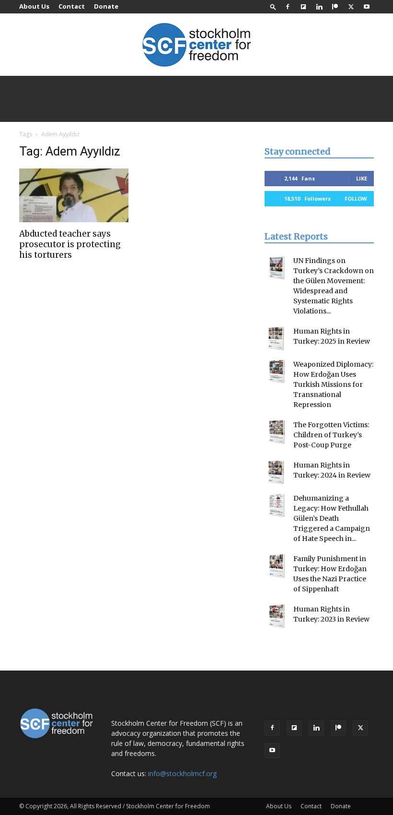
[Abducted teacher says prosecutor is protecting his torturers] (73, 195)
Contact (71, 6)
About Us (34, 6)
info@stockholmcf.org (182, 773)
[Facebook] (287, 6)
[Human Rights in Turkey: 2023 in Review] (277, 616)
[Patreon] (335, 6)
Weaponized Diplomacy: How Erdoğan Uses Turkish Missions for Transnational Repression (333, 384)
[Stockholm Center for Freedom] (196, 45)
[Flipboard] (303, 6)
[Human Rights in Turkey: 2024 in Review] (277, 472)
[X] (351, 6)
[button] (273, 6)
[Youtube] (366, 6)
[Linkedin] (319, 6)
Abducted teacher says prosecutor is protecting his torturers (70, 244)
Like (361, 178)
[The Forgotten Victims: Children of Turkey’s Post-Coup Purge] (277, 432)
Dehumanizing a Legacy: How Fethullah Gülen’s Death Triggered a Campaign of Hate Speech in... (331, 518)
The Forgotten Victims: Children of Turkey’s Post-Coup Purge (331, 434)
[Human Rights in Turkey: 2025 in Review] (277, 338)
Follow (356, 198)
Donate (106, 6)
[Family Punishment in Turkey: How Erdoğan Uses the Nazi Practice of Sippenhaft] (277, 566)
